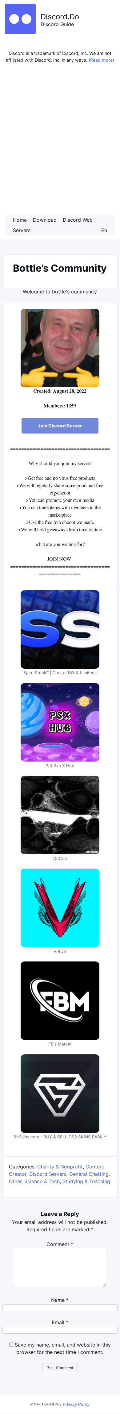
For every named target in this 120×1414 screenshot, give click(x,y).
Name (60, 1300)
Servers (21, 230)
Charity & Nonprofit (60, 1167)
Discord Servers (47, 1174)
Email (60, 1322)
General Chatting (89, 1174)
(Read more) (101, 60)
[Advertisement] (60, 140)
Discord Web (78, 220)
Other (15, 1181)
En (104, 230)
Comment (59, 1244)
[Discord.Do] (20, 32)
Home (20, 220)
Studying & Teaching (86, 1181)
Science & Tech (42, 1181)
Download (45, 220)
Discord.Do (60, 16)
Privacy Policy (76, 1404)
